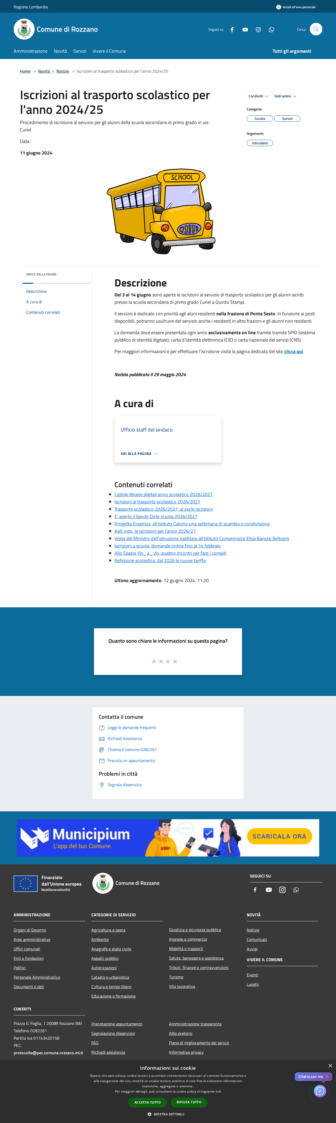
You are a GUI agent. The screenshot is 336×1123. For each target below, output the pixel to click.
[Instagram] (256, 29)
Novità (44, 71)
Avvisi (252, 949)
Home (25, 71)
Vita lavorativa (182, 986)
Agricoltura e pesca (108, 930)
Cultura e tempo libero (111, 986)
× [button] (330, 1066)
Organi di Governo (30, 930)
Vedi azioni (283, 96)
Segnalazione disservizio (113, 1033)
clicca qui (293, 351)
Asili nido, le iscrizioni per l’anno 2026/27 (155, 531)
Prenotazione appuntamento (116, 1024)
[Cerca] (316, 29)
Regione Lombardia (31, 7)
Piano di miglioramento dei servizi (199, 1043)
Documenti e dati (29, 986)
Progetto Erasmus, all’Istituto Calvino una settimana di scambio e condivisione (192, 523)
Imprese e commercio (188, 939)
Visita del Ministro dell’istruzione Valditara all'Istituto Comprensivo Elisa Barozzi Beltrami (201, 538)
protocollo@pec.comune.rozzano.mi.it (48, 1053)
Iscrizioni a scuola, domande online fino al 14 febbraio (167, 545)
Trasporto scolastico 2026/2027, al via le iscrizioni (163, 509)
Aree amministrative (32, 939)
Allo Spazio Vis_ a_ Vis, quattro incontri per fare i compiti (170, 553)
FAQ (95, 1043)
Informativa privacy (186, 1052)
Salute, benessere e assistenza (196, 958)
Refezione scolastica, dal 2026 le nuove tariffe (160, 560)
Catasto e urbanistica (110, 977)
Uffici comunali (27, 949)
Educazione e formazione (113, 996)
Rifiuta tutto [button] (189, 1102)
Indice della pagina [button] (41, 274)
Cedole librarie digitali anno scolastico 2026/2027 (163, 494)
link (218, 1091)
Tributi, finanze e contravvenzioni (199, 967)
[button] (167, 1114)
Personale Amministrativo (37, 977)
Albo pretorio (180, 1033)
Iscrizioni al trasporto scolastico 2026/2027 (157, 501)
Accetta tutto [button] (147, 1102)
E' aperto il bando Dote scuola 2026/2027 (155, 516)
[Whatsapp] (269, 29)
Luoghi (253, 984)
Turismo (176, 977)
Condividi (256, 96)
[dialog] (168, 1091)
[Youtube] (243, 29)
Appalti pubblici (105, 958)
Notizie (62, 71)
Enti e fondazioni (29, 958)
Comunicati (257, 939)
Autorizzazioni (104, 968)
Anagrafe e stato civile (111, 949)
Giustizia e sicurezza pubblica (195, 930)
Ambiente (100, 939)
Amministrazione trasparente (195, 1024)
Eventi (252, 975)
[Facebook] (230, 29)
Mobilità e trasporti (186, 948)
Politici (20, 968)
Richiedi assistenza (108, 1052)
